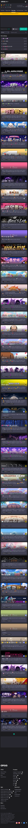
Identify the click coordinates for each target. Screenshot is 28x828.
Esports (14, 780)
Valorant (15, 775)
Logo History (3, 776)
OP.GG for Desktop (4, 789)
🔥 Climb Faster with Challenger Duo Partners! (9, 13)
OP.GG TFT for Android (5, 796)
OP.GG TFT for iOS (4, 797)
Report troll (8, 10)
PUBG (14, 776)
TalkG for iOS (3, 800)
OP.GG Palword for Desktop (6, 791)
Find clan (13, 10)
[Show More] (7, 1)
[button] (15, 29)
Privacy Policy (18, 789)
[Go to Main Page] (3, 1)
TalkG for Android (4, 799)
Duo (14, 785)
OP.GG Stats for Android (6, 792)
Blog (2, 775)
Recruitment (3, 808)
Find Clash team (20, 10)
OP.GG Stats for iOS (5, 794)
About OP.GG (3, 772)
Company (3, 773)
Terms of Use (17, 791)
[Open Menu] (25, 1)
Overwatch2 (15, 778)
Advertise (3, 807)
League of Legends (17, 772)
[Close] (26, 14)
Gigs (14, 783)
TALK (14, 781)
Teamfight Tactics (17, 773)
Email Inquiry (17, 794)
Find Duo (2, 10)
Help (16, 792)
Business (3, 805)
